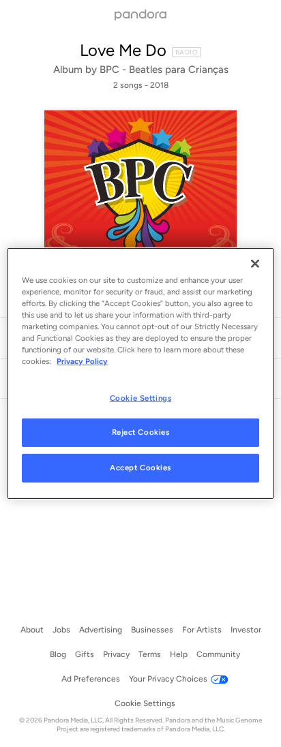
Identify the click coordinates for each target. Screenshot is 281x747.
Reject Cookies (141, 432)
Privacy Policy (82, 361)
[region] (140, 373)
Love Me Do (123, 50)
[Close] (255, 264)
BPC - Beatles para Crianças (164, 69)
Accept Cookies (140, 467)
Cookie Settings (141, 397)
